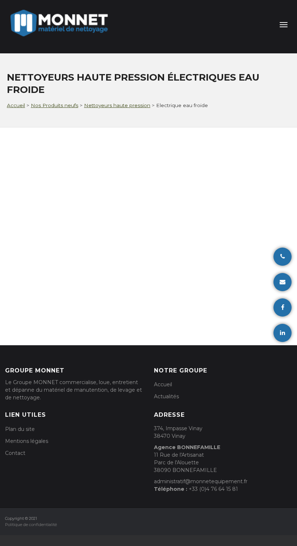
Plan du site (20, 429)
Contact (15, 453)
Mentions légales (26, 441)
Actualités (166, 396)
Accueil (16, 105)
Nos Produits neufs (54, 105)
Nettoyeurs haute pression (117, 105)
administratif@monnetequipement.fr (200, 481)
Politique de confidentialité (31, 524)
